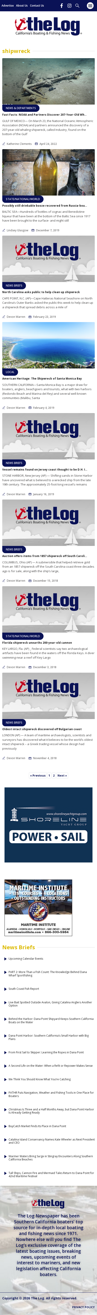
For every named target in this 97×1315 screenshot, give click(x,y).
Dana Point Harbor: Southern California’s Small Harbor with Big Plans (49, 1037)
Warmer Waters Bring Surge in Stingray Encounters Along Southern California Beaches (51, 1158)
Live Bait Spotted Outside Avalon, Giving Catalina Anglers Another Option (50, 1004)
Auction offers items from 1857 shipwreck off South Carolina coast (45, 556)
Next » (62, 775)
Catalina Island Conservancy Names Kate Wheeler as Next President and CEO (52, 1141)
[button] (90, 5)
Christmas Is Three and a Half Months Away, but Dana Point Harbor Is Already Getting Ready (51, 1111)
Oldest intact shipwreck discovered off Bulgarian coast (42, 729)
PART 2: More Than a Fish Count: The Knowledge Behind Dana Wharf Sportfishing (48, 974)
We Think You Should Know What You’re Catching (40, 1079)
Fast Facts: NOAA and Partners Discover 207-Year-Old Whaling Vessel (45, 114)
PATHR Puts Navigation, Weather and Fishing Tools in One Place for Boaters (51, 1094)
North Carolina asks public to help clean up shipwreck (41, 292)
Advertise (8, 5)
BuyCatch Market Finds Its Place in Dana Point (37, 1126)
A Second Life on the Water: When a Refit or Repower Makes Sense (51, 1065)
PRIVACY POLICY (83, 1307)
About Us (22, 5)
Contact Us (37, 5)
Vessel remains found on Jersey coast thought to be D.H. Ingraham (45, 469)
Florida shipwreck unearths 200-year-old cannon (37, 642)
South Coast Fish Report (24, 988)
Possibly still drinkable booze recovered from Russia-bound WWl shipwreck (45, 205)
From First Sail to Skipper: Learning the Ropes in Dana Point (46, 1052)
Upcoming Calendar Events (26, 958)
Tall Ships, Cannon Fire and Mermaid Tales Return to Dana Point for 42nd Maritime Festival (51, 1175)
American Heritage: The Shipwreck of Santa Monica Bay (42, 378)
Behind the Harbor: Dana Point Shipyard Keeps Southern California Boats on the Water (51, 1020)
